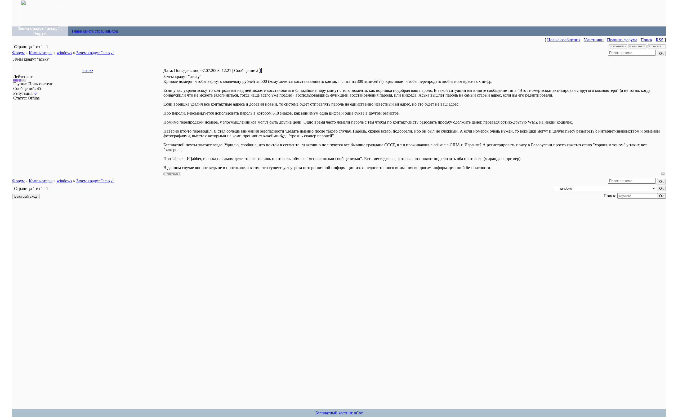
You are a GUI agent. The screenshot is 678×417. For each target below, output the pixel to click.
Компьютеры (40, 53)
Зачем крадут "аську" (95, 53)
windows (64, 53)
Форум (18, 53)
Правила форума (622, 40)
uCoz (358, 413)
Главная (79, 31)
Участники (594, 40)
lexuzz (87, 70)
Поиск (646, 40)
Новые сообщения (563, 40)
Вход (113, 31)
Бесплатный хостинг (334, 413)
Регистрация (97, 31)
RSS (659, 40)
